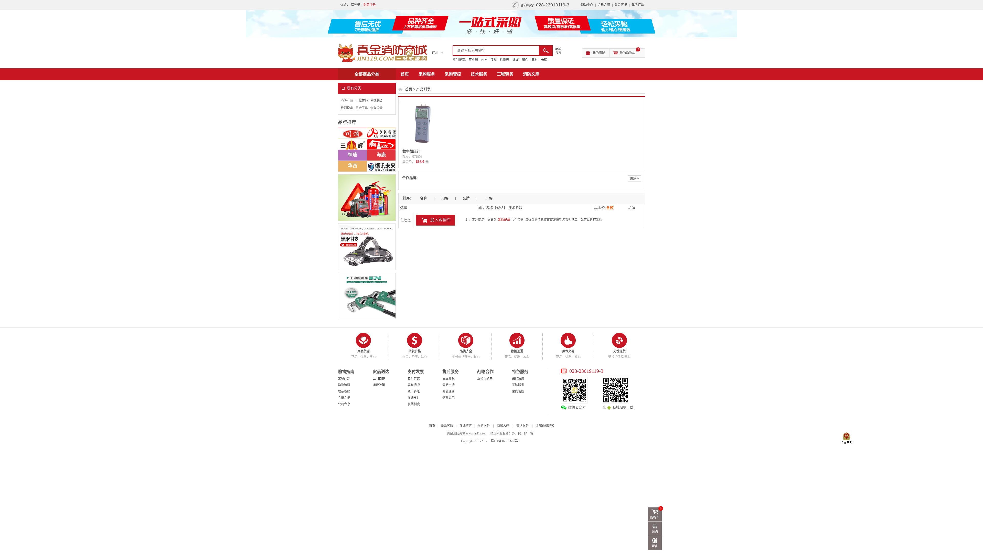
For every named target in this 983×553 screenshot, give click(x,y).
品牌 (466, 198)
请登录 (355, 5)
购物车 (656, 513)
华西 (352, 165)
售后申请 (448, 385)
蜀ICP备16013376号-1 (505, 441)
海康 (381, 154)
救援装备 (376, 100)
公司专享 (344, 404)
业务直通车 (485, 378)
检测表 (504, 60)
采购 (655, 532)
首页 (405, 74)
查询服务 (522, 426)
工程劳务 (505, 74)
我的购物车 (629, 52)
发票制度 (414, 404)
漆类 (493, 60)
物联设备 (376, 108)
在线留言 (466, 426)
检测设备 (347, 108)
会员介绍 (604, 5)
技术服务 (479, 74)
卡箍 (544, 60)
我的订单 (638, 5)
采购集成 (518, 378)
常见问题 (344, 378)
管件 (525, 60)
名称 (423, 198)
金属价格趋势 (545, 426)
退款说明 (448, 398)
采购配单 (504, 220)
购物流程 (344, 385)
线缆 (515, 60)
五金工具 (362, 108)
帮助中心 (587, 5)
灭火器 (473, 60)
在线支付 (414, 398)
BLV (484, 60)
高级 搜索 (558, 51)
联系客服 (621, 5)
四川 (435, 53)
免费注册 (369, 5)
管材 (534, 60)
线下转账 (414, 391)
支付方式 (414, 378)
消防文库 (531, 74)
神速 (352, 154)
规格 (444, 198)
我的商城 (599, 53)
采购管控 (453, 74)
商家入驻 (503, 426)
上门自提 (379, 378)
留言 (655, 546)
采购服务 (427, 74)
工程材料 (362, 100)
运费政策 (379, 385)
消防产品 (347, 100)
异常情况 (414, 385)
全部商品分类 (367, 74)
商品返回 (448, 391)
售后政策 (448, 378)
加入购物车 (440, 220)
